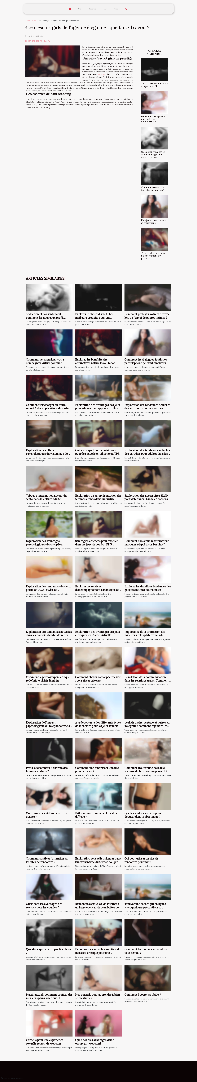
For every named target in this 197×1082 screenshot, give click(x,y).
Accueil (27, 20)
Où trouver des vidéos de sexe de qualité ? (47, 814)
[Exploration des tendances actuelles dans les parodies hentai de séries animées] (49, 615)
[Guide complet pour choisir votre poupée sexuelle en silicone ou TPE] (98, 433)
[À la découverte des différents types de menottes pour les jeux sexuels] (98, 705)
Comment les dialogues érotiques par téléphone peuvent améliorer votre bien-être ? (145, 363)
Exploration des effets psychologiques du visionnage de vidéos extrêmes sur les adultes (47, 453)
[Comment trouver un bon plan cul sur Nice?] (154, 173)
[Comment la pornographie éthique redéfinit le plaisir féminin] (49, 660)
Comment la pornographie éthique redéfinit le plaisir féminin (48, 678)
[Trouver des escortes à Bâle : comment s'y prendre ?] (154, 239)
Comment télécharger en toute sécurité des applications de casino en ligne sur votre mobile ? (48, 408)
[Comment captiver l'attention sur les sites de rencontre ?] (49, 841)
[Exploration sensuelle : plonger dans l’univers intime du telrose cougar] (98, 841)
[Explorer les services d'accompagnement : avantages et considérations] (98, 569)
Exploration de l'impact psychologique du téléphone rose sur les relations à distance (49, 726)
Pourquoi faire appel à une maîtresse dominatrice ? (153, 119)
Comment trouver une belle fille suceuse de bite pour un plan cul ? (145, 769)
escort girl (101, 74)
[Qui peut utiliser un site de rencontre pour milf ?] (147, 841)
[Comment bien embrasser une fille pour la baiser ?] (98, 751)
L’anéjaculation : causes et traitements (153, 221)
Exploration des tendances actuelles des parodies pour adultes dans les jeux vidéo (147, 453)
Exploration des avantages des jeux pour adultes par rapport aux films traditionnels (97, 408)
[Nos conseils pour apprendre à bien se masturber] (98, 977)
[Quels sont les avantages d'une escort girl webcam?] (98, 1023)
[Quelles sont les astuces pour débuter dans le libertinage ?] (147, 796)
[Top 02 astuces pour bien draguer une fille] (154, 69)
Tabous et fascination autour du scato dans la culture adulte (46, 497)
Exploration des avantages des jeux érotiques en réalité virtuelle (97, 633)
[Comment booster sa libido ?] (147, 977)
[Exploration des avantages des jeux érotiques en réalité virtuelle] (98, 615)
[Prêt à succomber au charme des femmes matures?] (49, 751)
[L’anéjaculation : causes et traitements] (154, 206)
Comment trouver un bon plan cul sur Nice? (153, 188)
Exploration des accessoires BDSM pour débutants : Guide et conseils (146, 497)
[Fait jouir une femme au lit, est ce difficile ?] (98, 796)
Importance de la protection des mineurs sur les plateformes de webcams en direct (144, 635)
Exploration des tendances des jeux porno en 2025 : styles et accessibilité (48, 590)
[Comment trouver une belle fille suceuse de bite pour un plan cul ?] (147, 751)
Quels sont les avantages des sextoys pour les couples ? (44, 905)
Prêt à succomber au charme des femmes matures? (47, 769)
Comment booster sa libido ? (142, 994)
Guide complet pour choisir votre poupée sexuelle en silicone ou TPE (97, 451)
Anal (79, 9)
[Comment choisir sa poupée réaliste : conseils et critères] (98, 660)
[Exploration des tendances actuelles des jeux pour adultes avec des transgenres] (147, 388)
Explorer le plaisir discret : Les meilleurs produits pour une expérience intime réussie (94, 317)
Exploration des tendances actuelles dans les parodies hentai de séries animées (49, 635)
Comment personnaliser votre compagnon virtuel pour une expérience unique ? (45, 363)
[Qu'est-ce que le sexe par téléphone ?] (49, 932)
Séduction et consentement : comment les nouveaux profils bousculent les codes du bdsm (45, 317)
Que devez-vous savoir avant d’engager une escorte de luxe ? (153, 154)
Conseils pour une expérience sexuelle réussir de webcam (44, 1041)
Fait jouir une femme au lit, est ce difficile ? (96, 814)
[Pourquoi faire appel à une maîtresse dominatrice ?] (154, 102)
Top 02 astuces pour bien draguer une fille (154, 85)
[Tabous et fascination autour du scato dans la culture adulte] (49, 478)
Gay (105, 9)
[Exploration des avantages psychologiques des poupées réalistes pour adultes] (49, 524)
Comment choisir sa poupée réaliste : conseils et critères (98, 678)
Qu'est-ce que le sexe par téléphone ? (49, 950)
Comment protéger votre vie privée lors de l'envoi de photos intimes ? (147, 315)
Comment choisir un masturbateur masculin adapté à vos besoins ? (146, 542)
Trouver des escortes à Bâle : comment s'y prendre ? (153, 256)
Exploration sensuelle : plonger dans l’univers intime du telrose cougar (98, 860)
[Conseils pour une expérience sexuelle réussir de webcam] (49, 1023)
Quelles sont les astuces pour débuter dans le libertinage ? (142, 814)
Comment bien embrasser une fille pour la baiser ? (97, 769)
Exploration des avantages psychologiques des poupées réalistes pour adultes (44, 544)
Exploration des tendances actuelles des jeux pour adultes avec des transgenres (147, 408)
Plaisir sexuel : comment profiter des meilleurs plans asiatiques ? (49, 996)
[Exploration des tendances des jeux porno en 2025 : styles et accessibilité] (49, 569)
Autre (116, 9)
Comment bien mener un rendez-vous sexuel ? (145, 950)
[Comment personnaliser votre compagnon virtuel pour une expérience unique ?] (49, 342)
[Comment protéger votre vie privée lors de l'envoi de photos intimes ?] (147, 297)
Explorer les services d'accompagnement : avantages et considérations (97, 590)
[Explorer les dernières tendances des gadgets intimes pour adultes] (147, 569)
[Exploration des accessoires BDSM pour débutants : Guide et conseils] (147, 478)
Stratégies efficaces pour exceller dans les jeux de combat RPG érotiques (96, 544)
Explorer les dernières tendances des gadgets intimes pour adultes (147, 588)
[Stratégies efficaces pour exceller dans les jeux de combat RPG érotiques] (98, 524)
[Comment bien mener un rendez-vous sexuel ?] (147, 932)
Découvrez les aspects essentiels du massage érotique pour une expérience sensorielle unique (97, 952)
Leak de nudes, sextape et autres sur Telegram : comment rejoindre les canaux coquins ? (147, 726)
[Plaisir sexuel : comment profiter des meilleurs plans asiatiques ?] (49, 977)
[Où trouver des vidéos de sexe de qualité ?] (49, 796)
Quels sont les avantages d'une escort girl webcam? (94, 1041)
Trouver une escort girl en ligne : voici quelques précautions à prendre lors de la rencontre (145, 907)
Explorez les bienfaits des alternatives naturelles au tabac (95, 361)
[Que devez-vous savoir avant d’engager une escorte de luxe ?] (154, 138)
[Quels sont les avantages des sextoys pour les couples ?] (49, 887)
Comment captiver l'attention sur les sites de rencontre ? (47, 860)
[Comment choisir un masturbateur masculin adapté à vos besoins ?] (147, 524)
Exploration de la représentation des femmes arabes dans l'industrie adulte (98, 499)
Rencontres (92, 9)
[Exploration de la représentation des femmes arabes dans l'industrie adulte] (98, 478)
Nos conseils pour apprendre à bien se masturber (97, 996)
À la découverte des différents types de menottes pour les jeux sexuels (98, 724)
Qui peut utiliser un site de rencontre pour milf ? (141, 860)
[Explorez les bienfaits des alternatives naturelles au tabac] (98, 342)
